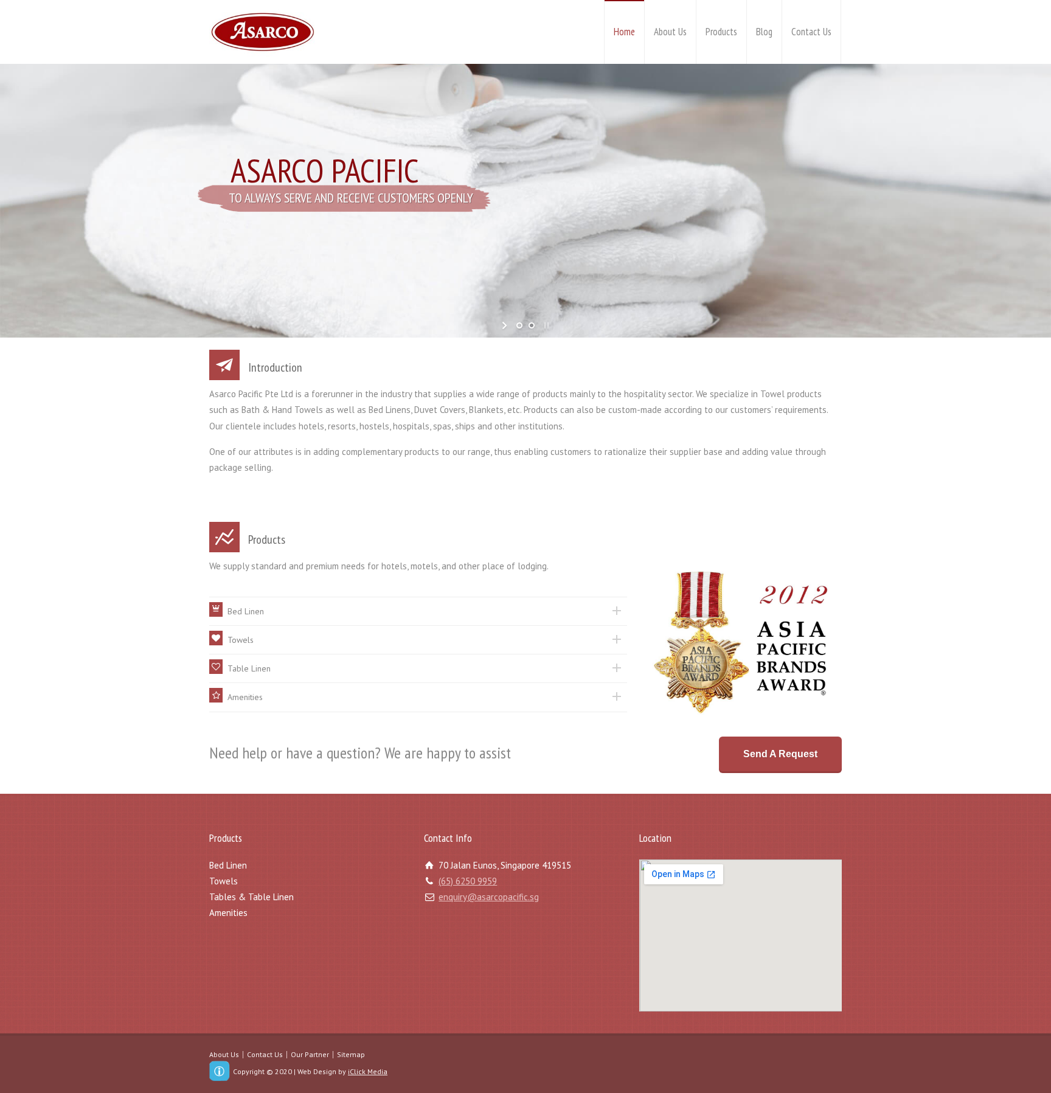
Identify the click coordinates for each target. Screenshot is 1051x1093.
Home (624, 31)
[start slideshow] (505, 325)
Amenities (228, 912)
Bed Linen (228, 865)
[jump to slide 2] (532, 325)
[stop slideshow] (545, 325)
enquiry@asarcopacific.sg (489, 897)
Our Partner (310, 1054)
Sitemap (351, 1054)
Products (721, 31)
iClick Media (367, 1071)
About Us (670, 31)
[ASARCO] (262, 32)
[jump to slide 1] (519, 325)
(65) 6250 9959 (468, 881)
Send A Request (780, 754)
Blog (764, 31)
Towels (223, 881)
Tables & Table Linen (251, 897)
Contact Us (811, 31)
